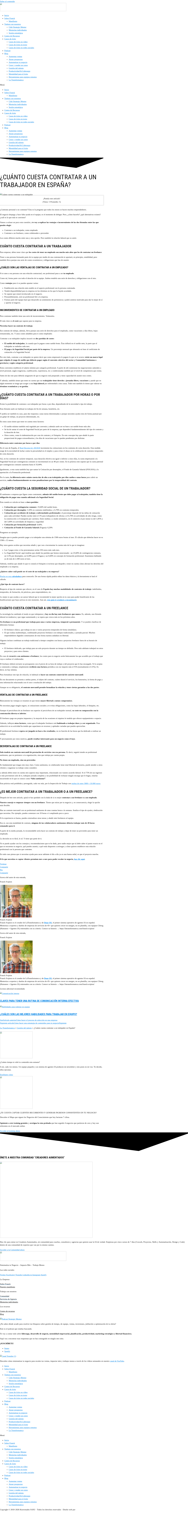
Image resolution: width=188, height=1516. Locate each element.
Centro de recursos (7, 1311)
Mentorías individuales (18, 30)
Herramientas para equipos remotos (23, 77)
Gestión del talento (16, 68)
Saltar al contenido (7, 1)
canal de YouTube (117, 1361)
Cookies (28, 1514)
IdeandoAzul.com (83, 1510)
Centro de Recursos (12, 36)
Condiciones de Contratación (46, 1514)
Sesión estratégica (16, 33)
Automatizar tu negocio (18, 62)
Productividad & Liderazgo (19, 71)
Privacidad (17, 1514)
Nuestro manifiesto (7, 1287)
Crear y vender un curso (18, 65)
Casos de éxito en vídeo (18, 42)
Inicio (6, 15)
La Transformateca (16, 80)
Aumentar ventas (15, 56)
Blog (6, 53)
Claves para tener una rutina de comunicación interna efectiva (39, 1000)
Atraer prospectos (16, 59)
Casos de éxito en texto (18, 45)
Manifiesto (13, 21)
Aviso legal (4, 1514)
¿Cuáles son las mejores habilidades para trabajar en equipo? (38, 1014)
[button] (94, 84)
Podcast (7, 51)
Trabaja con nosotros (12, 24)
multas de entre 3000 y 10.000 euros (85, 783)
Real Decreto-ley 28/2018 (30, 448)
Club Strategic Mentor (17, 27)
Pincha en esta (11, 576)
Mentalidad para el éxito (18, 74)
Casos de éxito (10, 39)
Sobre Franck (9, 18)
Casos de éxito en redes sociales (21, 48)
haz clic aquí (79, 859)
